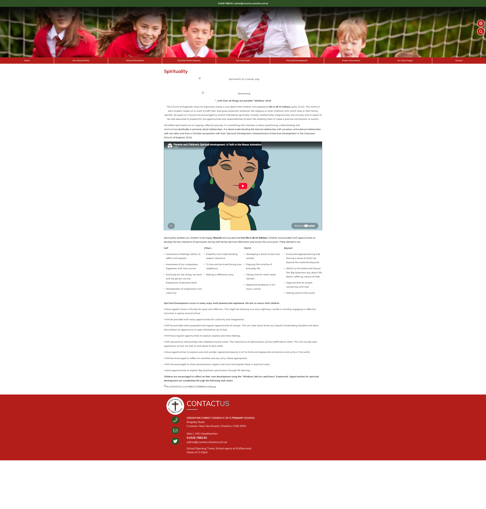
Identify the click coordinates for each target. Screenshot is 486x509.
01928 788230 (225, 3)
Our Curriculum (243, 60)
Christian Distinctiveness (189, 60)
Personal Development (297, 60)
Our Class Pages (405, 60)
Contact (459, 60)
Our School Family (81, 60)
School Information (135, 60)
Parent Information (351, 60)
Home (27, 60)
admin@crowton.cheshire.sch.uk (251, 3)
